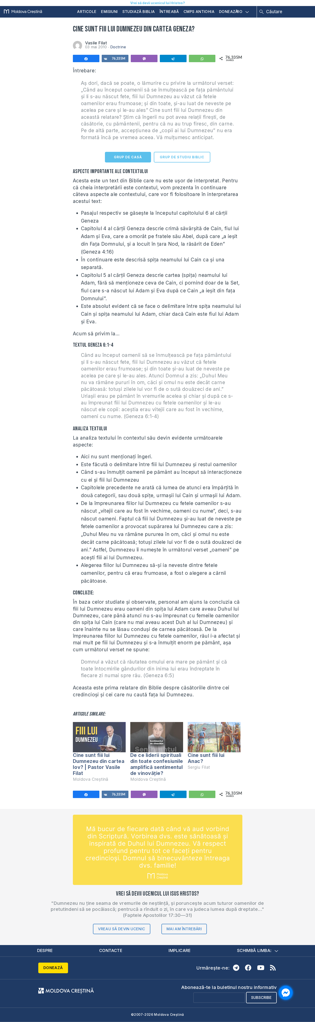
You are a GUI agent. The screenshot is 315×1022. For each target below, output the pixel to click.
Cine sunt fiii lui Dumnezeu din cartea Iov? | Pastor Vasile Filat (99, 764)
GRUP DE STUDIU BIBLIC (182, 157)
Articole (86, 11)
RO (239, 11)
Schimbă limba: (254, 950)
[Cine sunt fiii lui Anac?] (214, 737)
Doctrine (118, 47)
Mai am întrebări (184, 929)
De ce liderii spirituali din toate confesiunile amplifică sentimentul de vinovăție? (156, 764)
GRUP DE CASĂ (128, 157)
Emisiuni (109, 11)
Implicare (180, 950)
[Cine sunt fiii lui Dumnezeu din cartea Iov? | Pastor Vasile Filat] (99, 737)
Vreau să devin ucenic (121, 929)
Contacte (110, 950)
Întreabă (169, 11)
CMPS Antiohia (199, 11)
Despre (45, 950)
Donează (228, 11)
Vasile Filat (96, 42)
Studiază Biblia (138, 11)
